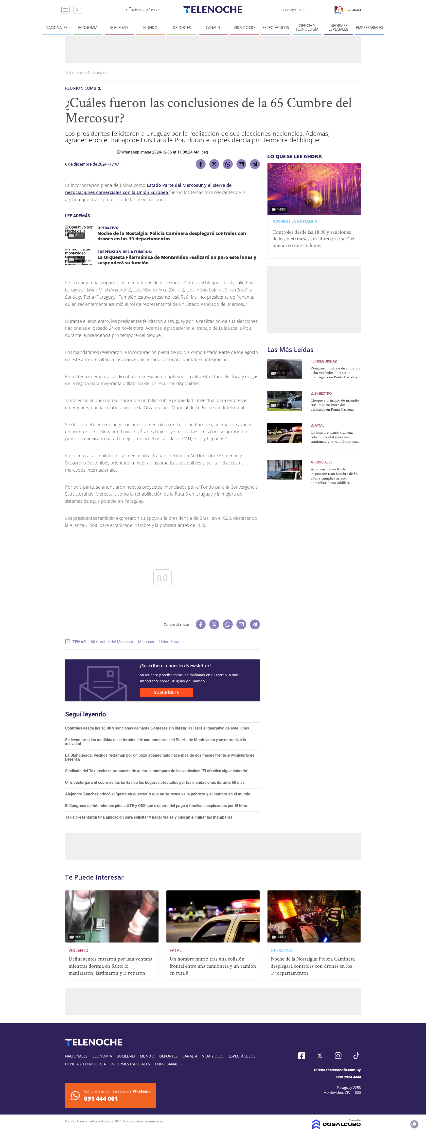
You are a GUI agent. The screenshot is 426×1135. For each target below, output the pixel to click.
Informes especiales (338, 27)
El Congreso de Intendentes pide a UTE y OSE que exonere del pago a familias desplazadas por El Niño (156, 805)
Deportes (182, 27)
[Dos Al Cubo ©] (336, 1128)
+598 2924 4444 (348, 1077)
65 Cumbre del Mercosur (112, 641)
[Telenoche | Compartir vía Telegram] (255, 164)
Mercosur (146, 641)
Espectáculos (276, 27)
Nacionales (57, 27)
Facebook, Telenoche (301, 1055)
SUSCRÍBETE (166, 692)
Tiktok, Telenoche (356, 1055)
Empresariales (369, 27)
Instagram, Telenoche (338, 1055)
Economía (87, 27)
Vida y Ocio (244, 27)
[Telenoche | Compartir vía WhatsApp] (228, 164)
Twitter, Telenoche (320, 1055)
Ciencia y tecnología (307, 27)
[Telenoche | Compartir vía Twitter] (214, 164)
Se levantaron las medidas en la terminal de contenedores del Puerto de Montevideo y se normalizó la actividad (155, 741)
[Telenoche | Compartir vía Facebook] (201, 164)
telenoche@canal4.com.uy (337, 1069)
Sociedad (119, 27)
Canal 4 (213, 27)
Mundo (150, 27)
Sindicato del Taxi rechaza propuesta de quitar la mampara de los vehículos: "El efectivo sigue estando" (156, 771)
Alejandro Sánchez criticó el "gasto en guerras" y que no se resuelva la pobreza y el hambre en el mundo (157, 794)
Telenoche (74, 72)
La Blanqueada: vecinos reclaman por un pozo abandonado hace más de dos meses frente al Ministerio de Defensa (159, 757)
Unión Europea (172, 641)
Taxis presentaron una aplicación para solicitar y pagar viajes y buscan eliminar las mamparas (148, 817)
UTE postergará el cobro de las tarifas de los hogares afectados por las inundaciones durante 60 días (155, 782)
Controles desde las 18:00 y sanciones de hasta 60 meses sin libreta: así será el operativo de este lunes (157, 728)
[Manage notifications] (414, 1124)
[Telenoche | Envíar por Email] (241, 164)
